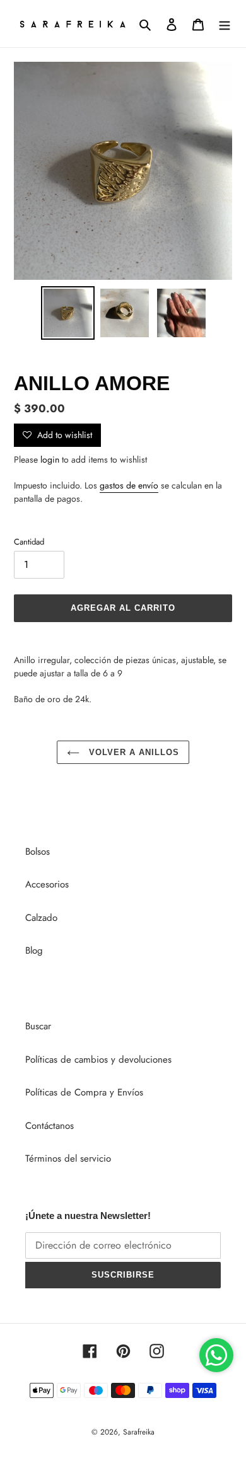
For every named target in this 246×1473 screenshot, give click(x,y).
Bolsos (37, 851)
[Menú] (224, 23)
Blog (34, 950)
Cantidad (29, 542)
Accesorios (47, 884)
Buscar (38, 1026)
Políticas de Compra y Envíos (84, 1092)
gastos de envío (129, 485)
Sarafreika (139, 1432)
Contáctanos (49, 1126)
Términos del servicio (68, 1158)
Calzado (41, 918)
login (49, 459)
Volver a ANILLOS (133, 752)
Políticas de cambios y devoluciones (98, 1059)
